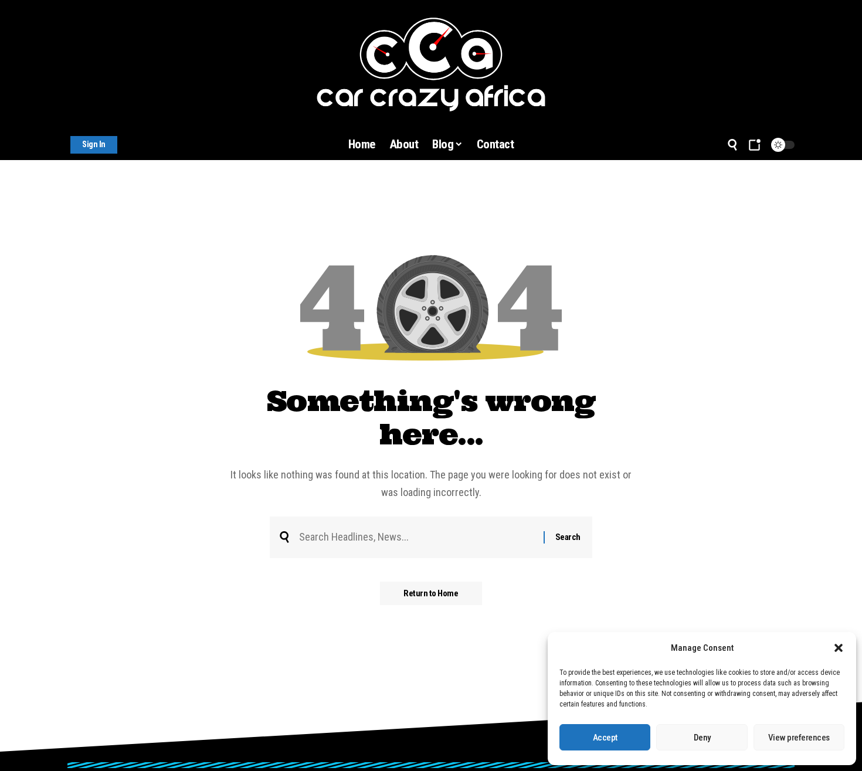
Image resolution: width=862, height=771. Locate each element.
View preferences (799, 737)
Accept (605, 737)
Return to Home (430, 593)
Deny (702, 737)
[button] (838, 648)
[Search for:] (417, 537)
